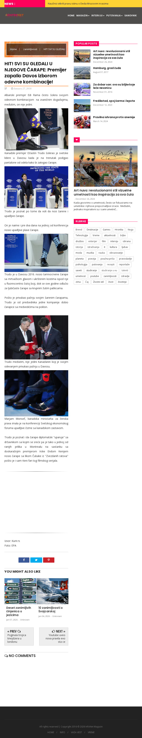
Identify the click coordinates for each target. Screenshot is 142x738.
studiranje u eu (109, 270)
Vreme (96, 235)
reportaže (124, 264)
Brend (79, 229)
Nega (130, 229)
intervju (114, 241)
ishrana (127, 241)
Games (106, 229)
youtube (94, 276)
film (104, 241)
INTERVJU (97, 15)
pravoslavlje (125, 258)
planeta (80, 258)
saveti (79, 270)
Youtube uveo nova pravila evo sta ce (55, 638)
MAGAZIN (82, 15)
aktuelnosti (110, 235)
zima (78, 281)
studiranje (91, 270)
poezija (92, 258)
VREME (91, 732)
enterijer (92, 241)
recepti (110, 264)
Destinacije (92, 229)
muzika (90, 252)
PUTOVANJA (113, 15)
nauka (102, 252)
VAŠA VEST (76, 732)
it (104, 247)
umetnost (81, 276)
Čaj (87, 281)
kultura (113, 247)
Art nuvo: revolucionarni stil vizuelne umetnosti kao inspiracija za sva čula (104, 192)
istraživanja (93, 247)
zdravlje (125, 276)
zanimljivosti (30, 49)
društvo (80, 241)
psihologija (81, 264)
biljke (123, 235)
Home (13, 49)
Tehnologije (82, 235)
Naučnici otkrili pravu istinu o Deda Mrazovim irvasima (78, 3)
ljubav (125, 247)
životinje (122, 281)
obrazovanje (116, 252)
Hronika (119, 229)
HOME (71, 15)
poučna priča (107, 258)
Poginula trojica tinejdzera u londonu (16, 638)
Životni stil (98, 281)
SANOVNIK (130, 15)
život (110, 281)
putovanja (97, 264)
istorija (79, 247)
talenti (125, 270)
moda (79, 252)
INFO (62, 732)
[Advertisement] (36, 503)
